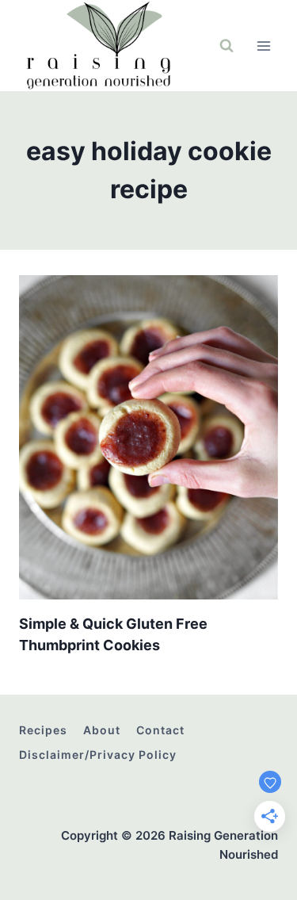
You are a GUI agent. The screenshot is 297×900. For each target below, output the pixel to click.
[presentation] (148, 437)
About (101, 730)
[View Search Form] (226, 46)
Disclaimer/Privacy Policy (98, 754)
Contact (160, 730)
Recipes (43, 730)
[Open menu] (263, 45)
